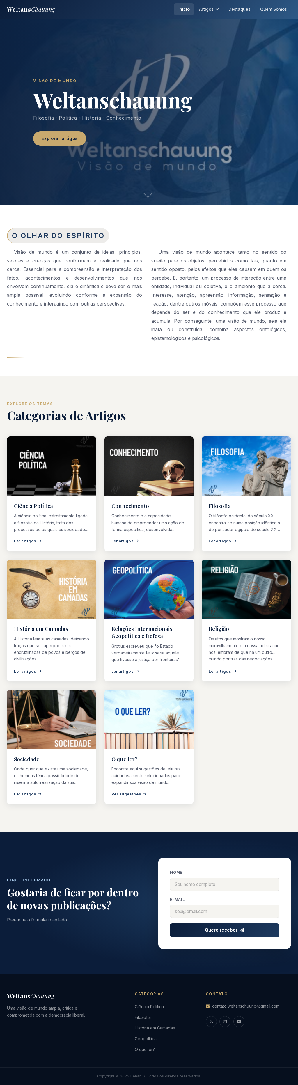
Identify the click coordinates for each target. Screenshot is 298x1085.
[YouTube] (238, 1021)
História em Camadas (155, 1027)
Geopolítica (146, 1038)
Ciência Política (149, 1006)
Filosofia (143, 1017)
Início (184, 9)
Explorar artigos (60, 138)
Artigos (206, 9)
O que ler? (145, 1049)
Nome (176, 872)
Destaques (239, 9)
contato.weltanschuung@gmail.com (245, 1006)
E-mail (177, 899)
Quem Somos (273, 9)
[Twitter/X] (211, 1021)
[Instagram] (224, 1021)
